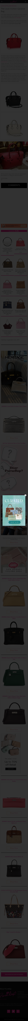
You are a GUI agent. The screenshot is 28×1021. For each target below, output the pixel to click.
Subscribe (20, 1019)
